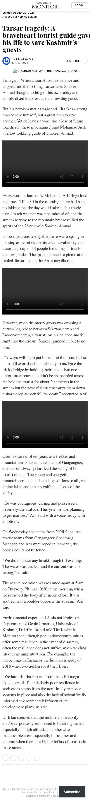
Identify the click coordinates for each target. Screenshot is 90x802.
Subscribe (72, 792)
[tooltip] (5, 758)
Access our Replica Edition (19, 16)
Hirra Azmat (25, 59)
